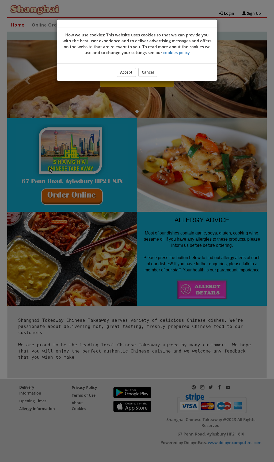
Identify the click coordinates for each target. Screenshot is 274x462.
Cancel (148, 72)
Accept (126, 72)
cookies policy (176, 52)
